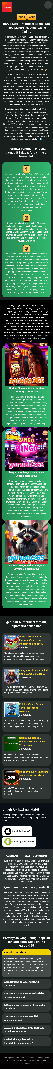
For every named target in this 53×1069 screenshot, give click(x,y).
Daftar (32, 17)
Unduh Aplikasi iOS (21, 831)
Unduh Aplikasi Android (23, 841)
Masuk (21, 17)
